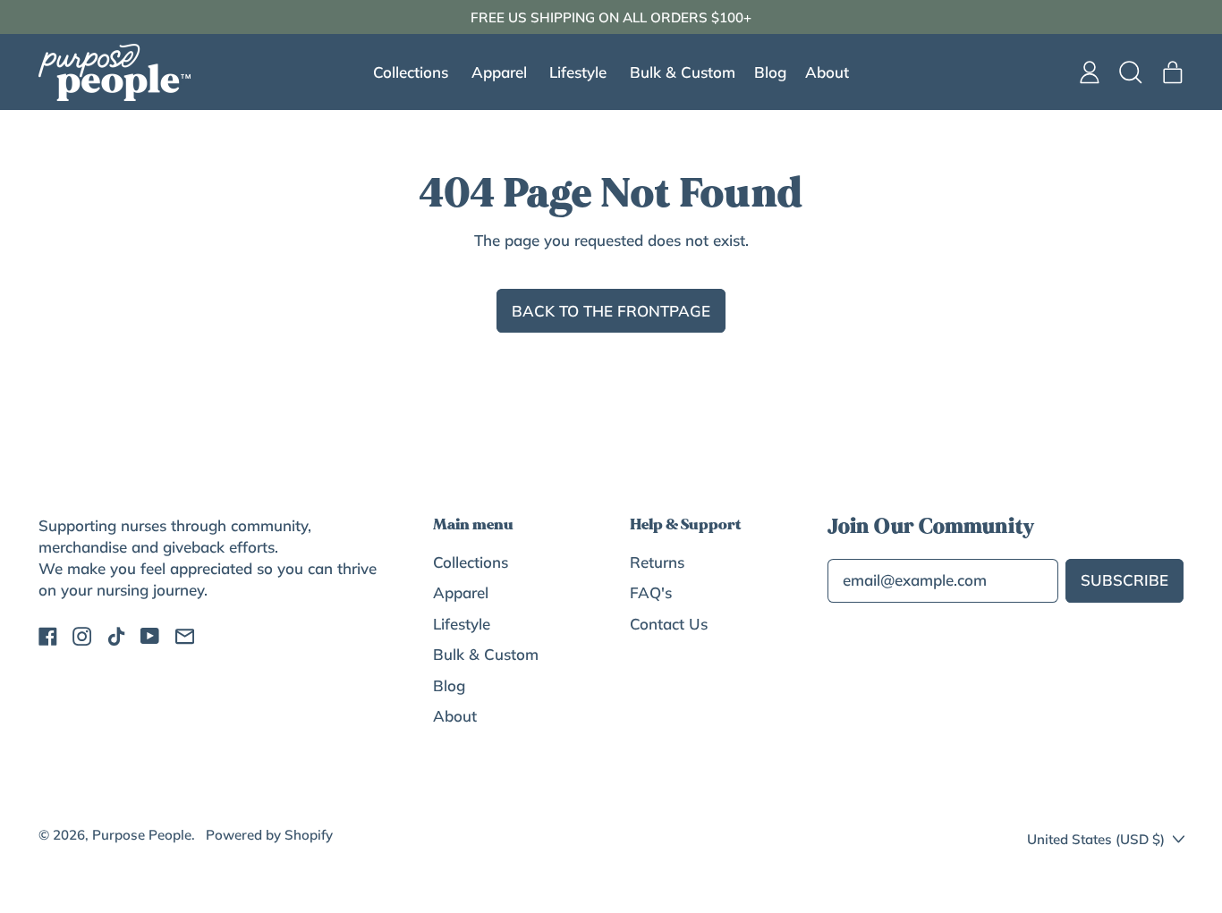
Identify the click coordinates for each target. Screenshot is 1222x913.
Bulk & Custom (682, 72)
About (827, 72)
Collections (470, 562)
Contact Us (669, 623)
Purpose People (141, 834)
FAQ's (651, 592)
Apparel (460, 592)
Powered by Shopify (269, 834)
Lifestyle (461, 623)
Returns (657, 562)
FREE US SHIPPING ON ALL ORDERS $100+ (611, 17)
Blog (770, 72)
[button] (1131, 72)
